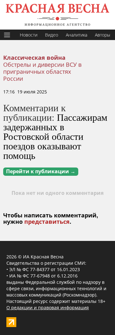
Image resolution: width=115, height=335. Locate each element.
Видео (51, 35)
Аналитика (76, 35)
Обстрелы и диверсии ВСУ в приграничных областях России (42, 71)
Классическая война (34, 58)
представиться (47, 222)
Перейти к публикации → (40, 171)
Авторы (102, 35)
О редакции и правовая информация (47, 307)
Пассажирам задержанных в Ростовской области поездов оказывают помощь (55, 136)
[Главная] (57, 15)
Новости (28, 35)
